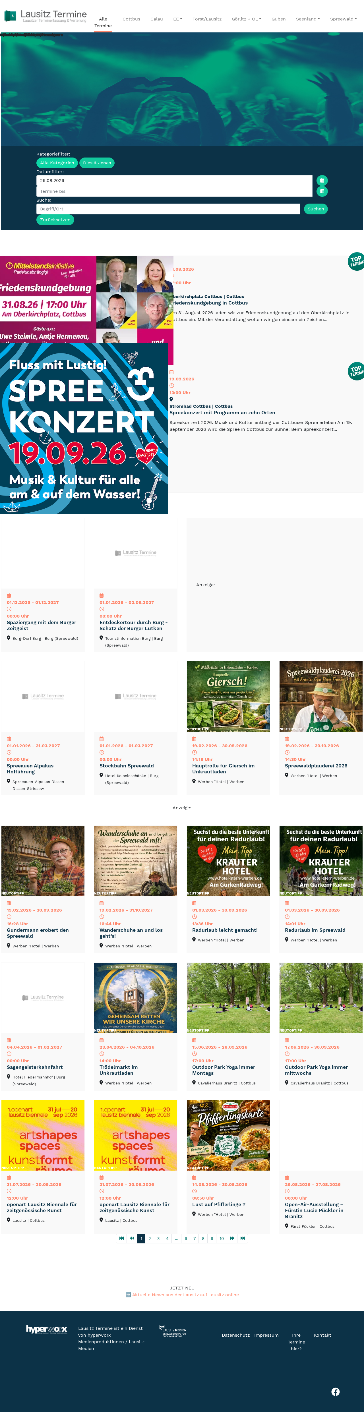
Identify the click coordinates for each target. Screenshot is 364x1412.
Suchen (316, 209)
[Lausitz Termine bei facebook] (335, 1393)
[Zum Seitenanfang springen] (351, 1377)
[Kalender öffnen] (322, 180)
